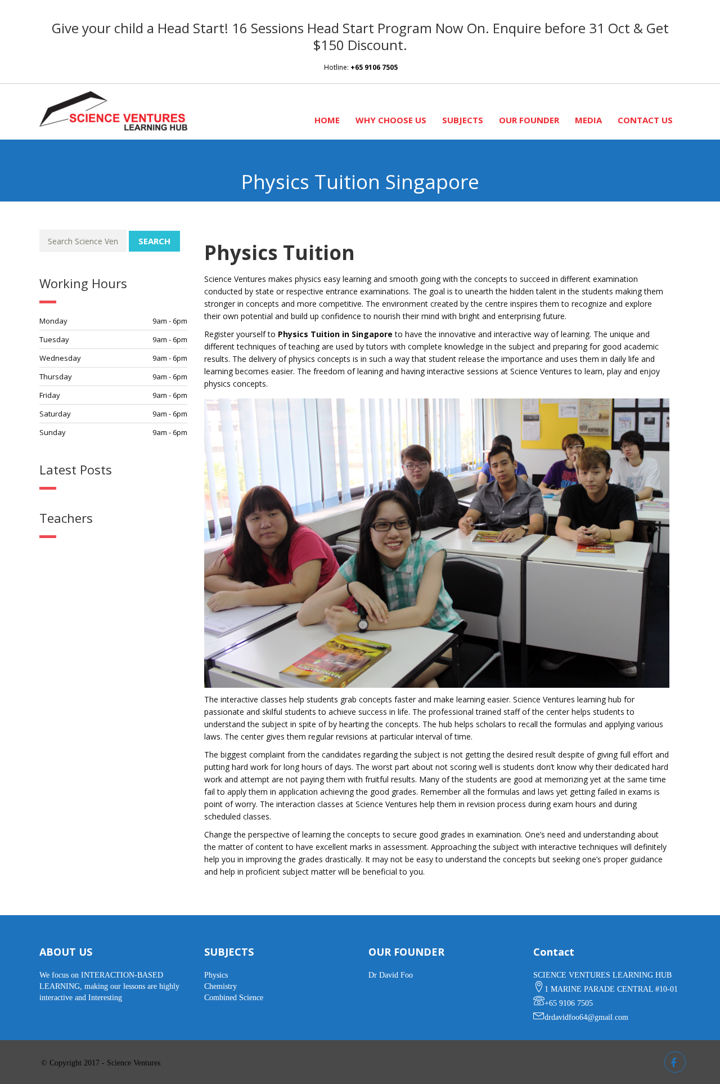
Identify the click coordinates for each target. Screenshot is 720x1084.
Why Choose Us (391, 120)
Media (588, 120)
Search (154, 241)
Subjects (462, 120)
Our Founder (529, 120)
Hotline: (337, 67)
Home (327, 120)
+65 (374, 67)
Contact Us (645, 120)
